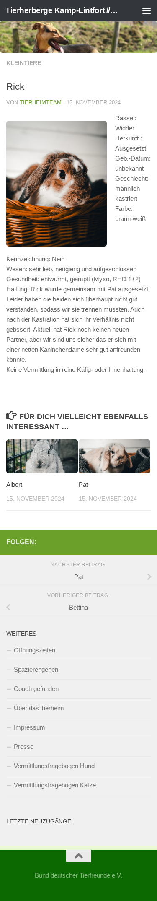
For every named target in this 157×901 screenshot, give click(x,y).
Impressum (29, 727)
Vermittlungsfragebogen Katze (55, 785)
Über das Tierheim (39, 707)
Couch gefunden (36, 688)
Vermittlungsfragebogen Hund (54, 765)
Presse (23, 746)
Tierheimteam (41, 102)
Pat (83, 484)
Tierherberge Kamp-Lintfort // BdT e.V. (61, 10)
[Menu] (146, 10)
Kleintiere (23, 63)
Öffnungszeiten (34, 650)
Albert (14, 484)
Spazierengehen (36, 669)
